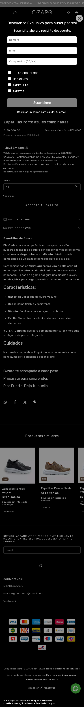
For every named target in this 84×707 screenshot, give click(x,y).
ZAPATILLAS (20, 85)
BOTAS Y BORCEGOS (26, 73)
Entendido (72, 702)
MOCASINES (20, 79)
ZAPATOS (18, 91)
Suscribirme (42, 103)
